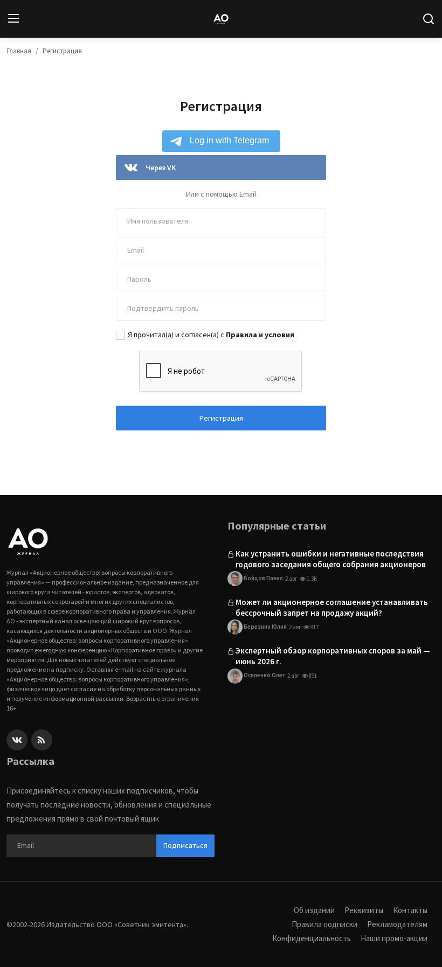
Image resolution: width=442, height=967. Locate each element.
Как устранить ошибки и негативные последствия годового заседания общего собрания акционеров (331, 558)
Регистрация (221, 418)
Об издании (314, 910)
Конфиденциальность (311, 938)
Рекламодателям (397, 924)
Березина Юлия (265, 626)
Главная (18, 50)
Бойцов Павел (263, 578)
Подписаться (185, 845)
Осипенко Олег (264, 675)
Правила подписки (324, 924)
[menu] (13, 19)
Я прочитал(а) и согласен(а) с (211, 334)
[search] (428, 19)
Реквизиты (363, 910)
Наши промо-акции (394, 938)
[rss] (41, 739)
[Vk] (16, 739)
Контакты (410, 910)
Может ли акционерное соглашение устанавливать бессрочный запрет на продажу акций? (332, 607)
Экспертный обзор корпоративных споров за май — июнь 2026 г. (333, 655)
